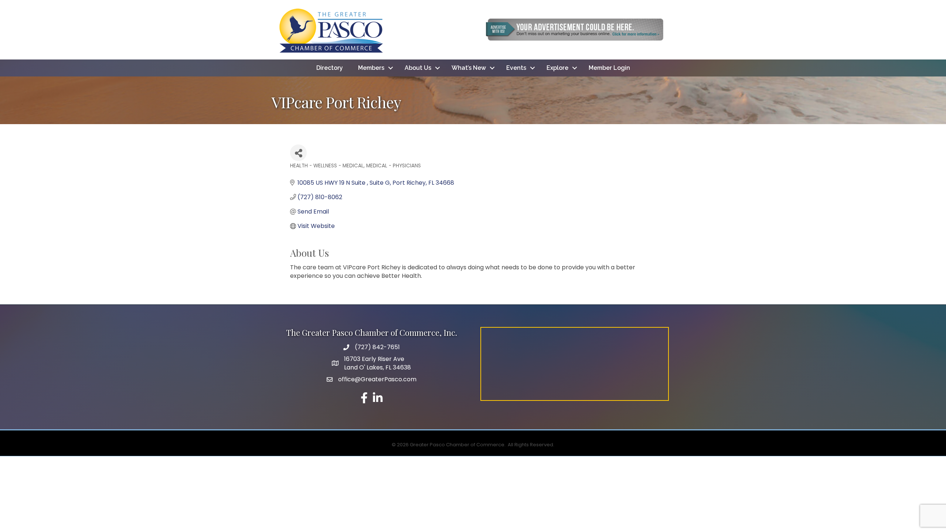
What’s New (469, 67)
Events (516, 67)
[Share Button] (298, 152)
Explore (557, 67)
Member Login (609, 67)
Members (371, 67)
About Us (418, 67)
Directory (329, 67)
